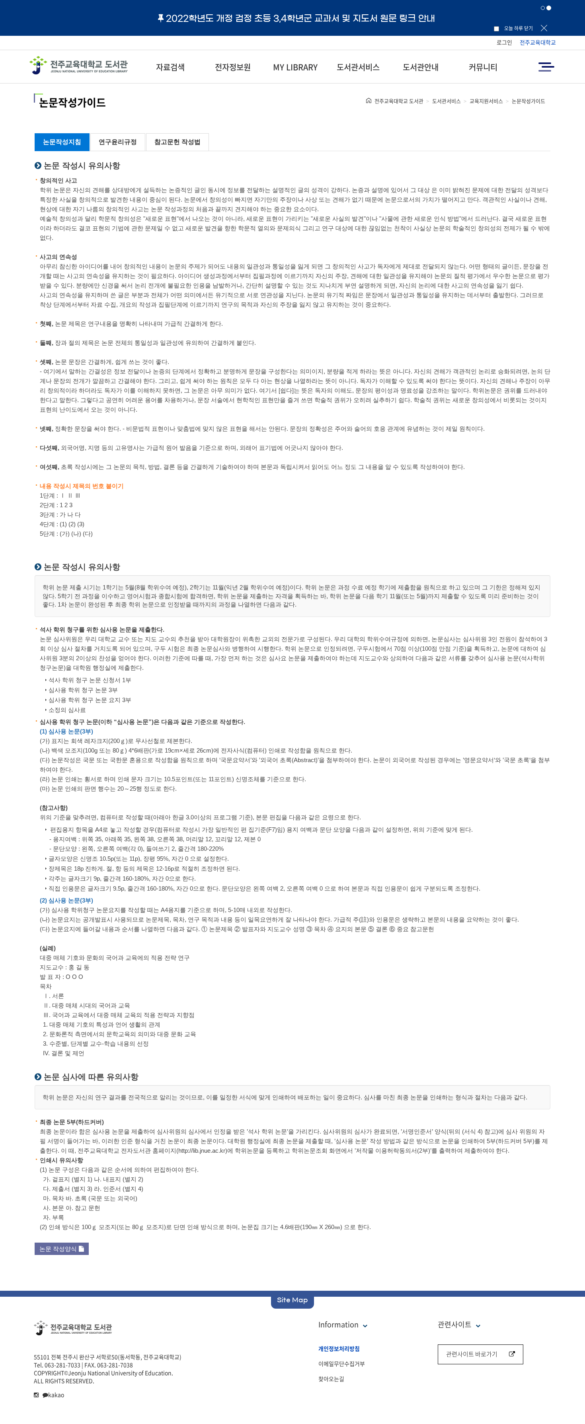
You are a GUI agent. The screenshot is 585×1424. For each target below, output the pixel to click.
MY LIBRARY (295, 67)
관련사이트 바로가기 (471, 1354)
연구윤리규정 (118, 141)
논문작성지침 (62, 141)
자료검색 (170, 67)
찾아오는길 (331, 1379)
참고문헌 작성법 (177, 141)
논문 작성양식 (58, 1248)
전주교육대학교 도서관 (398, 101)
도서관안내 (421, 67)
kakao (56, 1395)
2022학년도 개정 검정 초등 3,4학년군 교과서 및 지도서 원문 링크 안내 (300, 18)
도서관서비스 (358, 67)
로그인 (504, 42)
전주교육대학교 (538, 42)
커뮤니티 (483, 67)
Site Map (292, 1300)
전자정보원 (233, 67)
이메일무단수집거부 (341, 1364)
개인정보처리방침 (339, 1348)
